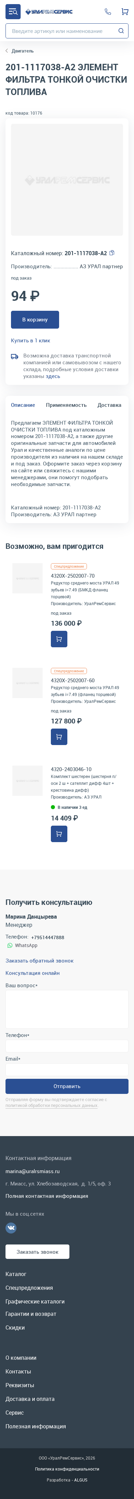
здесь (53, 376)
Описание (23, 404)
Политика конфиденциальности (67, 1469)
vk (10, 1228)
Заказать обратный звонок (39, 960)
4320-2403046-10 (71, 769)
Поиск (121, 30)
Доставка (109, 404)
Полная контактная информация (46, 1195)
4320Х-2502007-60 (72, 680)
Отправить (67, 1086)
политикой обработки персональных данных (51, 1105)
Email (12, 1058)
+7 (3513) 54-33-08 (108, 12)
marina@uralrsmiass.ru (32, 1171)
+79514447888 (47, 937)
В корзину (35, 319)
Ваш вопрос (21, 985)
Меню (13, 11)
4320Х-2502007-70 (72, 575)
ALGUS (80, 1480)
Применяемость (66, 404)
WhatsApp (26, 945)
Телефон (17, 1034)
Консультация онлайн (32, 972)
